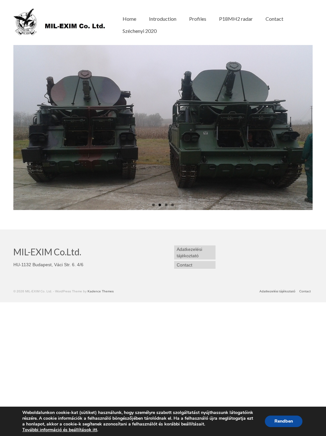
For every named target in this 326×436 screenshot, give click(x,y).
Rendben (283, 421)
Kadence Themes (101, 291)
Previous (7, 127)
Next (318, 127)
